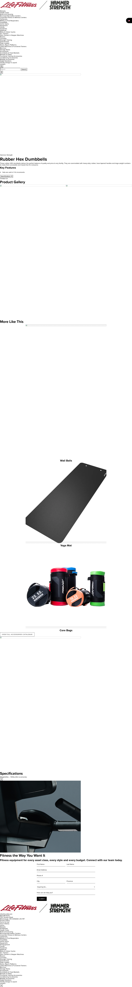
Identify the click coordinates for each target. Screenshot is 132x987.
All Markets (4, 928)
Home (2, 925)
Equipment (4, 25)
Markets (3, 11)
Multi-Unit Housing (6, 14)
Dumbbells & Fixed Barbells (9, 53)
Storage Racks (5, 50)
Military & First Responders (9, 21)
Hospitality (3, 22)
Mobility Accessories (7, 59)
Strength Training (6, 40)
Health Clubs (4, 12)
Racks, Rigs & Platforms (8, 45)
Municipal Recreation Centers (10, 16)
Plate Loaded (4, 43)
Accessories (4, 51)
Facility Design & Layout (8, 62)
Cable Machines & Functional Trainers (13, 46)
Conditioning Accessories (9, 58)
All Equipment (5, 944)
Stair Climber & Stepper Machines (12, 35)
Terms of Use (4, 922)
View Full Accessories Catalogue (17, 634)
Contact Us (4, 178)
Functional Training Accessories (11, 56)
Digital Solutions (5, 61)
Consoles (3, 38)
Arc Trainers (4, 33)
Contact (2, 64)
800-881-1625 (5, 915)
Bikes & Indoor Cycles (7, 32)
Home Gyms (4, 24)
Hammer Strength (6, 155)
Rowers (2, 37)
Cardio (2, 27)
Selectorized (4, 41)
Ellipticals (3, 30)
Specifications (6, 176)
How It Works (4, 924)
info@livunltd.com (6, 914)
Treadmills (3, 29)
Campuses (3, 19)
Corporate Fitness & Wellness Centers (13, 17)
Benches (3, 48)
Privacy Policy (5, 920)
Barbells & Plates (6, 54)
